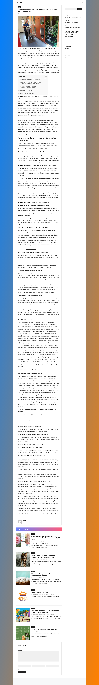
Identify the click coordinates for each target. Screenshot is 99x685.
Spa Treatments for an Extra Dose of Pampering (30, 83)
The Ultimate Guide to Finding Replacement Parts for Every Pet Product (72, 24)
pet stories (67, 55)
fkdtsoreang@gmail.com (36, 594)
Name (19, 664)
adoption (67, 48)
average (35, 48)
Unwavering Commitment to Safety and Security (30, 84)
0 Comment (33, 13)
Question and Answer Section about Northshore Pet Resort (31, 92)
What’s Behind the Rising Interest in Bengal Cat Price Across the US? (44, 556)
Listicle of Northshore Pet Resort (26, 90)
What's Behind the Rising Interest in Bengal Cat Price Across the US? (41, 165)
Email (33, 664)
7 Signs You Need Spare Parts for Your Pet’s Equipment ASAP (72, 32)
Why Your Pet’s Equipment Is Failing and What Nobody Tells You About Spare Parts (73, 19)
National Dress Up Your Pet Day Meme (34, 444)
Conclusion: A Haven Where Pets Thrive (28, 87)
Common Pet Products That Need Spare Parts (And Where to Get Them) (73, 28)
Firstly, (25, 103)
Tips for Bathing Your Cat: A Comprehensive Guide (37, 202)
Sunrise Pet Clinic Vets (31, 249)
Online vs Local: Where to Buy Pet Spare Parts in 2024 (72, 35)
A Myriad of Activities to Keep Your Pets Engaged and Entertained (33, 80)
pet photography (68, 50)
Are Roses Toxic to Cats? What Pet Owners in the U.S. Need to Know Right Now (45, 538)
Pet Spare (19, 2)
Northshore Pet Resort (24, 89)
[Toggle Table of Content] (45, 76)
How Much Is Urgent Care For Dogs (34, 369)
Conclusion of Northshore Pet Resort (26, 93)
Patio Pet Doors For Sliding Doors (33, 426)
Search (66, 7)
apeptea (20, 13)
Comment (20, 650)
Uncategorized (68, 59)
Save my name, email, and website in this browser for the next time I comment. (34, 669)
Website (47, 664)
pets (19, 7)
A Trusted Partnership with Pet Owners (28, 86)
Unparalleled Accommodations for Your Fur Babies (30, 79)
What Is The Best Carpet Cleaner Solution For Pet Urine (38, 481)
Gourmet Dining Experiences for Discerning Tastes (31, 82)
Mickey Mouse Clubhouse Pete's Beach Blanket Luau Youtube (40, 292)
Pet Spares (67, 53)
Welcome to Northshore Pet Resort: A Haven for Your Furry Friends (33, 78)
